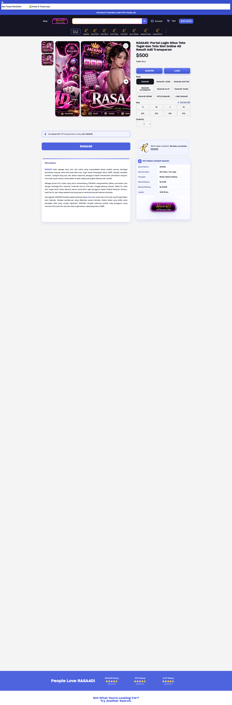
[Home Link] (60, 21)
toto (90, 197)
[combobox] (107, 21)
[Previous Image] (59, 81)
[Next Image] (126, 81)
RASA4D (86, 146)
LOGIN (177, 71)
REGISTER (149, 71)
